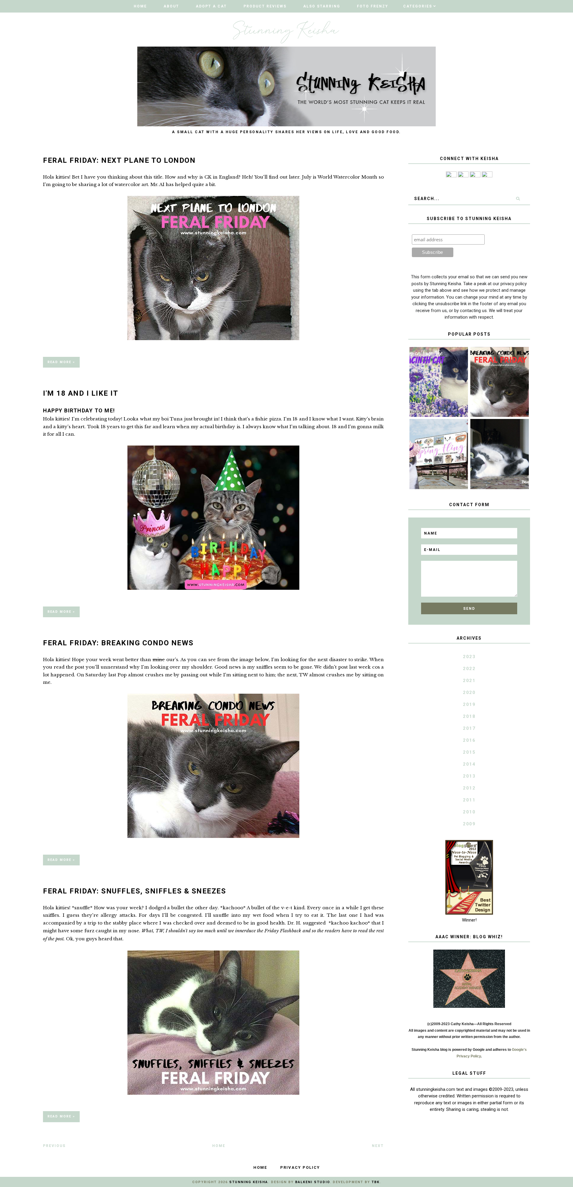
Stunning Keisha (248, 1182)
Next (378, 1146)
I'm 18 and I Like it (80, 393)
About (171, 6)
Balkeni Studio (312, 1182)
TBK (376, 1182)
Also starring (321, 6)
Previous (54, 1146)
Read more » (61, 362)
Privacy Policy (300, 1167)
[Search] (518, 199)
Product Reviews (265, 6)
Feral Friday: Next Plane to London (119, 160)
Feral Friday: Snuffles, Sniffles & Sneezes (134, 891)
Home (140, 6)
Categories (417, 6)
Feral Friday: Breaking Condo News (118, 643)
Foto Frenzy (372, 6)
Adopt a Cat (211, 6)
